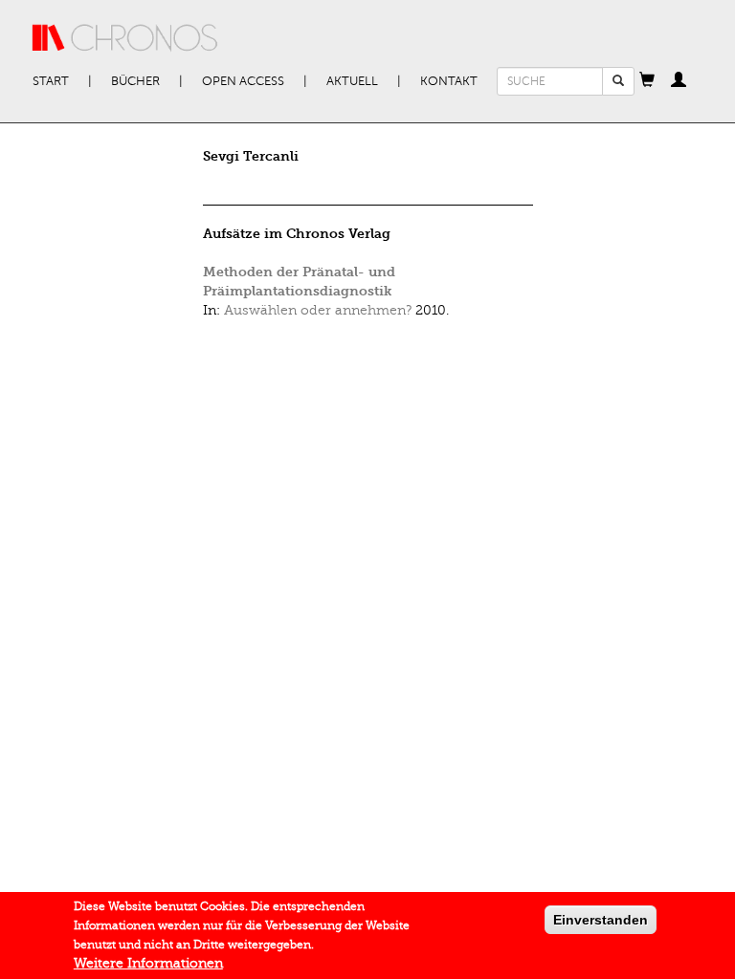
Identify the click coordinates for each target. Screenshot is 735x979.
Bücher (135, 81)
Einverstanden (600, 919)
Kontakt (449, 81)
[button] (647, 81)
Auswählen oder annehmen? (318, 310)
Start (51, 81)
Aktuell (352, 81)
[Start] (125, 38)
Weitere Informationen (148, 963)
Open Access (243, 81)
